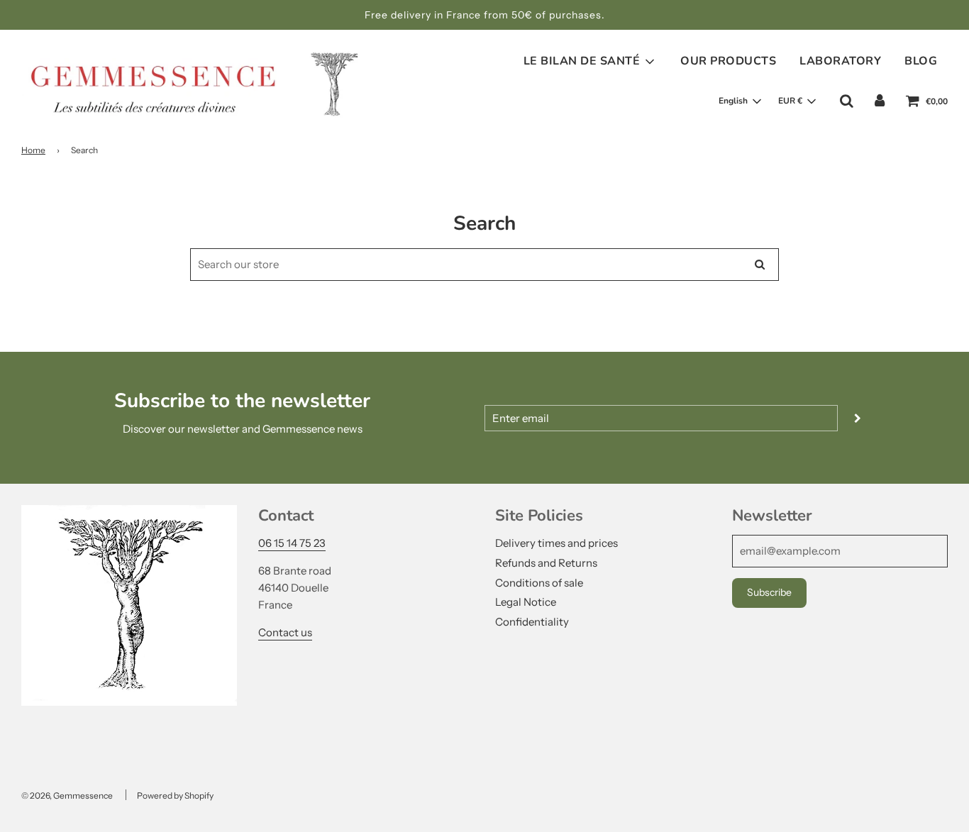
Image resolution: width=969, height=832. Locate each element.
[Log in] (880, 101)
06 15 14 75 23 (292, 543)
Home (33, 150)
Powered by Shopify (175, 795)
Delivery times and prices (556, 543)
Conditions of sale (539, 582)
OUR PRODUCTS (728, 61)
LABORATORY (840, 61)
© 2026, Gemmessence (67, 795)
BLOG (920, 61)
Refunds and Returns (546, 563)
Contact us (285, 632)
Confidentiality (532, 621)
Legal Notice (525, 602)
